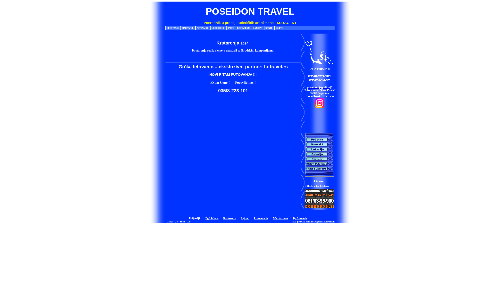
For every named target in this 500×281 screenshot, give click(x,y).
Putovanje (202, 28)
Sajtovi (245, 218)
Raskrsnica (229, 218)
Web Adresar (280, 218)
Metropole (218, 28)
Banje (231, 28)
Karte (268, 28)
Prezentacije (261, 218)
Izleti (279, 28)
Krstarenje (243, 28)
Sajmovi (257, 28)
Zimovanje (188, 28)
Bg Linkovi (212, 218)
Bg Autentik (300, 218)
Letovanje (173, 28)
